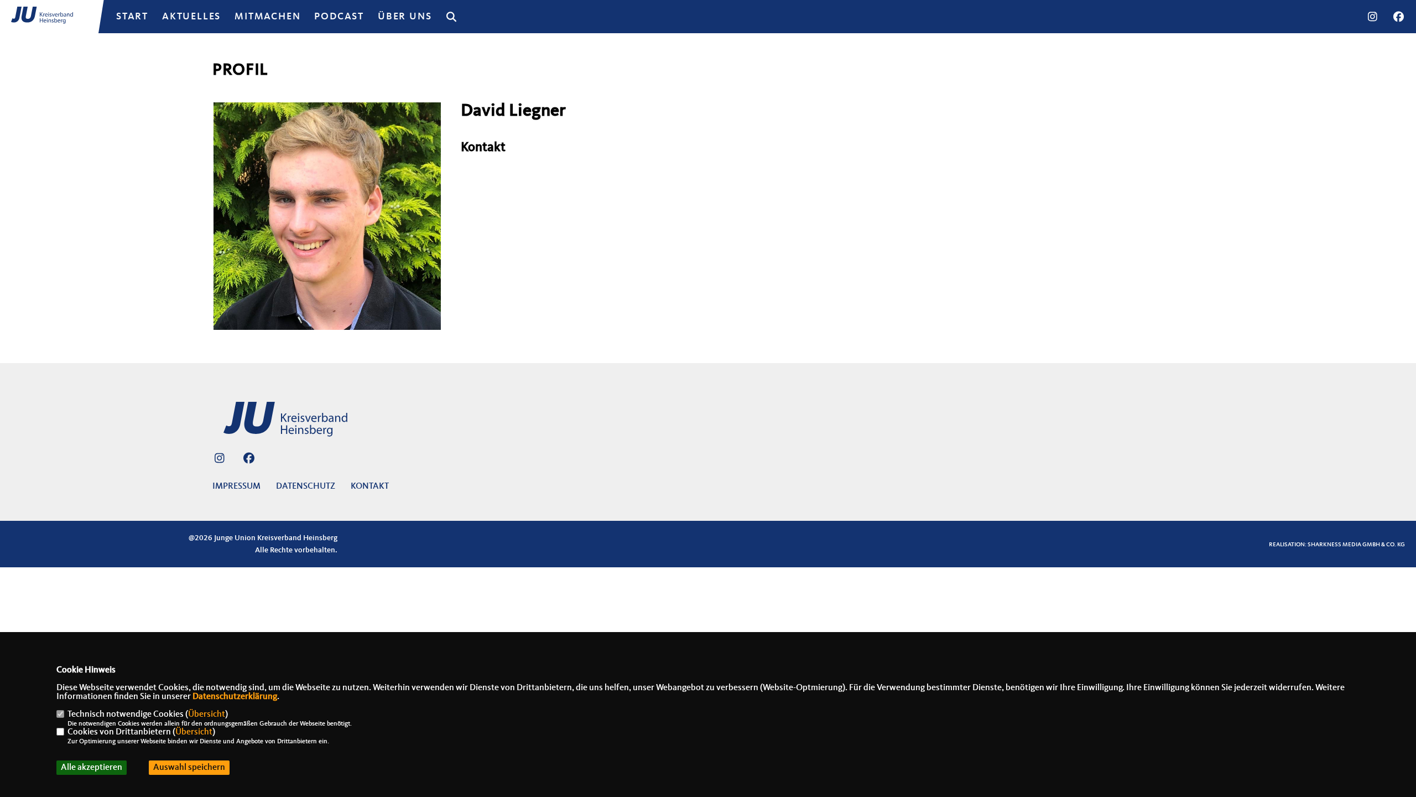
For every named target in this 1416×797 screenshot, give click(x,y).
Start (132, 17)
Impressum (236, 486)
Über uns (404, 17)
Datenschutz (305, 486)
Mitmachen (267, 17)
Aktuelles (191, 17)
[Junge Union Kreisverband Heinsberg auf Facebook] (249, 460)
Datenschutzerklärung (234, 696)
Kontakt (370, 486)
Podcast (339, 17)
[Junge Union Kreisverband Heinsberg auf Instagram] (219, 460)
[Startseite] (298, 424)
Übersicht (206, 714)
